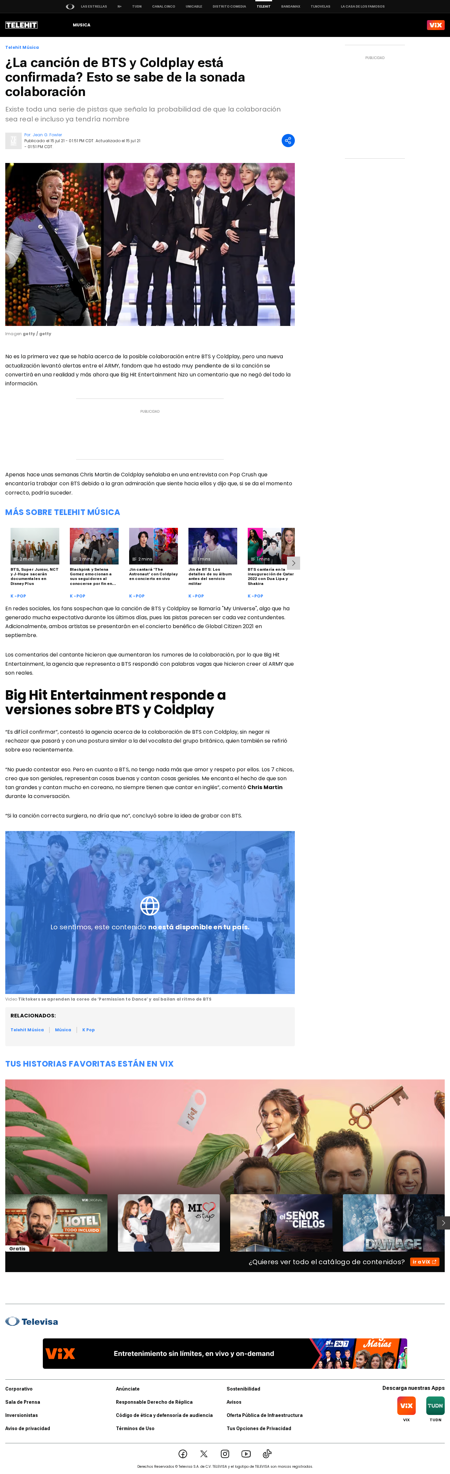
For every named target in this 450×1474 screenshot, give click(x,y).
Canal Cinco (163, 6)
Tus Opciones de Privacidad (259, 1428)
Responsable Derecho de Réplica (154, 1402)
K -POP (18, 596)
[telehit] (21, 25)
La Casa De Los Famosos (363, 6)
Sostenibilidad (243, 1389)
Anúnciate (128, 1389)
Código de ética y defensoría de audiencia (164, 1415)
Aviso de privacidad (27, 1428)
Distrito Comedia (229, 6)
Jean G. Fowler (47, 135)
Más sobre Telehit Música (62, 512)
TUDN (137, 6)
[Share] (288, 140)
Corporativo (19, 1389)
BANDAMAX (290, 6)
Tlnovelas (320, 6)
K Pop (88, 1030)
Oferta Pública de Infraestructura (265, 1415)
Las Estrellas (94, 6)
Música (63, 1030)
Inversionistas (21, 1415)
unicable (194, 6)
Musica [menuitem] (81, 25)
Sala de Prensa (22, 1402)
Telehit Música (22, 47)
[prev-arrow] (1, 1223)
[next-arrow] (293, 563)
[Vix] (436, 25)
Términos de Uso (135, 1428)
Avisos (234, 1402)
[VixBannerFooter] (225, 1353)
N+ (120, 6)
